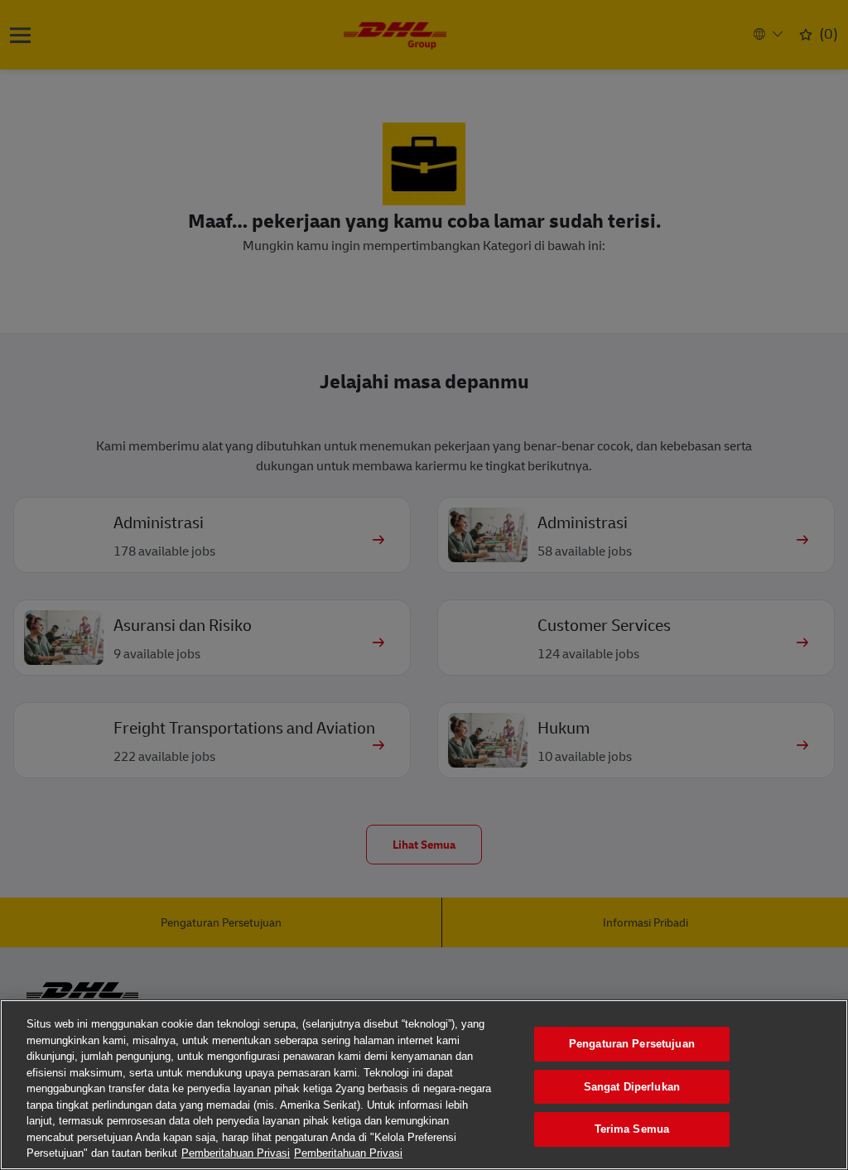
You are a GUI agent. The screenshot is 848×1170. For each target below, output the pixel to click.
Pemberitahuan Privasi (235, 1153)
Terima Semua (632, 1129)
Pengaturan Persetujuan (632, 1044)
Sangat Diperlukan (632, 1087)
